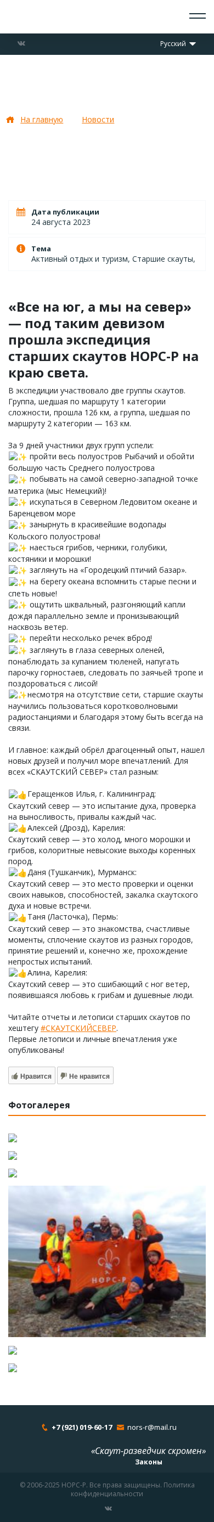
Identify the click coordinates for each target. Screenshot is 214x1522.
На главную (41, 119)
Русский (174, 43)
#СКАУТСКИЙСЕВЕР (78, 1028)
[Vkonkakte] (21, 43)
